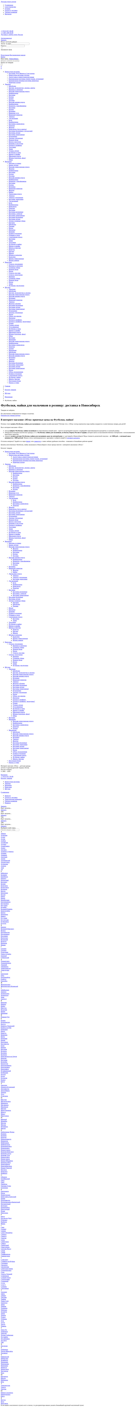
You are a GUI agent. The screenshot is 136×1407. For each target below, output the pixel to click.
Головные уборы (14, 267)
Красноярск (5, 1069)
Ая (2, 869)
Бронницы (4, 914)
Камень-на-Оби (6, 1028)
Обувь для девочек (15, 316)
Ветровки (12, 111)
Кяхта (3, 1081)
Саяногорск (5, 1241)
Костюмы (12, 95)
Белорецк (4, 889)
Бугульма (4, 918)
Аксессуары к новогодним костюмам (21, 77)
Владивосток (5, 932)
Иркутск (4, 1008)
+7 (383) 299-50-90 (7, 33)
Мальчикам (12, 350)
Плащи (11, 323)
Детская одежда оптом (8, 1)
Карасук (3, 1033)
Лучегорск (4, 1096)
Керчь (3, 1037)
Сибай (3, 1252)
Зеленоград (4, 995)
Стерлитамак (5, 1279)
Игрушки (12, 338)
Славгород (4, 1259)
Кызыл (3, 1080)
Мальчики (8, 161)
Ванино (3, 927)
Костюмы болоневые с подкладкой (20, 131)
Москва (3, 1125)
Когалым (4, 1049)
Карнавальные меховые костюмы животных (24, 81)
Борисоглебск (5, 911)
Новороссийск (6, 1162)
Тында (3, 1324)
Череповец (4, 1366)
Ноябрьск (4, 1173)
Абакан (3, 833)
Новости (8, 796)
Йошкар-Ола (5, 1017)
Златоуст (4, 999)
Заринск (3, 992)
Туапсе (3, 1317)
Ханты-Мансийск (7, 1351)
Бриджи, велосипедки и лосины (20, 293)
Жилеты (11, 127)
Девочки (8, 84)
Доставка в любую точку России (12, 34)
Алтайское (4, 842)
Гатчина (3, 950)
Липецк (3, 1092)
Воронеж (4, 943)
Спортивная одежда (15, 237)
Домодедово (5, 970)
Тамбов (3, 1299)
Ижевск (3, 1004)
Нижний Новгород (7, 1152)
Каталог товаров (10, 390)
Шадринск (4, 1376)
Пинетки (12, 125)
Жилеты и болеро (15, 303)
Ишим (3, 1011)
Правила (8, 803)
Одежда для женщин (16, 264)
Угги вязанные (14, 327)
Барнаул (3, 878)
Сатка (3, 1240)
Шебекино (4, 1380)
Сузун (3, 1283)
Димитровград (6, 968)
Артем (3, 859)
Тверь (3, 1304)
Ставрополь (5, 1276)
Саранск (3, 1234)
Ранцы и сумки (14, 383)
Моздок (3, 1123)
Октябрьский (5, 1179)
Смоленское (5, 1267)
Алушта (3, 844)
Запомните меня (6, 50)
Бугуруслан (5, 920)
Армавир (4, 855)
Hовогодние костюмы (12, 72)
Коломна (4, 1053)
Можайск (4, 1121)
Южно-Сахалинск (7, 1393)
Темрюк (3, 1306)
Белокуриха (5, 887)
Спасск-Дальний (6, 1274)
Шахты (3, 1378)
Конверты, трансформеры (17, 106)
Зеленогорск (5, 993)
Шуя (2, 1382)
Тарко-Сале (5, 1301)
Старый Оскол (6, 1277)
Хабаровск (4, 1349)
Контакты (8, 14)
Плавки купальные (15, 233)
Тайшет (3, 1295)
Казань (3, 1020)
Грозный (4, 956)
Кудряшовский (6, 1071)
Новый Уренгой (6, 1168)
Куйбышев (4, 1073)
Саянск (3, 1243)
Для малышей (13, 201)
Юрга (3, 1396)
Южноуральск (5, 1394)
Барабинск (4, 877)
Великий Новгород (7, 929)
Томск (3, 1313)
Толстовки (12, 147)
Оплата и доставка (11, 10)
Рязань (3, 1224)
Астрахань (4, 864)
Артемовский (5, 860)
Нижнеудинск (5, 1150)
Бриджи (11, 251)
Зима (2, 997)
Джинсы (12, 116)
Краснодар (4, 1064)
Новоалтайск (5, 1157)
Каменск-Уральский (7, 1026)
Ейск (2, 975)
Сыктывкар (5, 1288)
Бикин (3, 898)
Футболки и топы (15, 152)
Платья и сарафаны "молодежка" (20, 321)
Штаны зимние (14, 260)
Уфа (2, 1342)
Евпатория (4, 974)
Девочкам (12, 289)
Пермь (3, 1198)
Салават (3, 1229)
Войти (3, 57)
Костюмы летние (14, 133)
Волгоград (4, 938)
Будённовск (5, 921)
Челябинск (4, 1360)
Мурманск (4, 1126)
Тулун (3, 1322)
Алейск (3, 841)
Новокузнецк (5, 1159)
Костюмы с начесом (15, 214)
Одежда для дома (14, 273)
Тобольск (4, 1310)
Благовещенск (5, 902)
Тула (2, 1321)
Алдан (3, 839)
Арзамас (3, 853)
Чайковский (5, 1357)
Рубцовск (4, 1220)
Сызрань (4, 1286)
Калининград (5, 1022)
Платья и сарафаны (15, 145)
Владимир (4, 936)
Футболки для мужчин (16, 285)
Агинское (4, 835)
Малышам (12, 339)
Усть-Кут (4, 1340)
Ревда (3, 1216)
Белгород (4, 882)
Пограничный (5, 1204)
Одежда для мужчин (16, 275)
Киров (3, 1040)
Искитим (4, 1010)
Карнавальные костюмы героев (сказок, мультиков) (26, 79)
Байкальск (4, 873)
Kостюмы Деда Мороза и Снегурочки (22, 73)
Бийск (3, 896)
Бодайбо (3, 907)
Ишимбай (4, 1013)
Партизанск (5, 1191)
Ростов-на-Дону (6, 1218)
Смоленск (4, 1265)
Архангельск (5, 862)
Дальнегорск (5, 961)
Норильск (4, 1171)
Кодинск (4, 1051)
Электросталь (5, 1385)
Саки (2, 1227)
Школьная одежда (15, 156)
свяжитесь (37, 441)
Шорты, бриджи (14, 379)
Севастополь (5, 1247)
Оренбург (4, 1184)
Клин (2, 1046)
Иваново (4, 1002)
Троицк (3, 1315)
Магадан (4, 1099)
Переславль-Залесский (8, 1197)
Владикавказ (5, 934)
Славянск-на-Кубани (8, 1261)
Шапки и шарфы (14, 154)
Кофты (11, 192)
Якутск (3, 1400)
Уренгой (4, 1333)
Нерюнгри (4, 1141)
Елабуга (3, 979)
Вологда (3, 941)
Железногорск (5, 984)
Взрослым (8, 262)
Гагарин (3, 948)
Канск (3, 1031)
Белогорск (4, 886)
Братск (3, 912)
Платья (11, 348)
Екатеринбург (5, 977)
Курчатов (4, 1078)
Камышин (4, 1029)
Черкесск (4, 1367)
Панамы (11, 226)
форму (28, 441)
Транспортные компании (13, 799)
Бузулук (3, 923)
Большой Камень (6, 909)
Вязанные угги (14, 113)
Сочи (2, 1272)
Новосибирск (13, 59)
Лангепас (4, 1085)
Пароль (3, 46)
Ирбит (3, 1006)
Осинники (4, 1188)
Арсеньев (4, 857)
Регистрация (5, 55)
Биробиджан (5, 900)
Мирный (4, 1119)
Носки (11, 228)
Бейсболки (12, 86)
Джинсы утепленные (16, 197)
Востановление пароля (17, 55)
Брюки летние (13, 165)
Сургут (3, 1285)
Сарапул (3, 1236)
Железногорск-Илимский (9, 986)
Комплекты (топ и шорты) (18, 129)
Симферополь (5, 1254)
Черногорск (5, 1369)
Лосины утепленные (16, 138)
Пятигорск (4, 1213)
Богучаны (4, 905)
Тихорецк (4, 1308)
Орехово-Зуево (6, 1186)
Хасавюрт (4, 1353)
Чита (2, 1373)
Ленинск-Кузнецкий (8, 1087)
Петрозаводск (5, 1200)
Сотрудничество (10, 7)
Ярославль (4, 1403)
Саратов (3, 1238)
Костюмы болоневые (16, 217)
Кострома (4, 1060)
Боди (10, 120)
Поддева (12, 100)
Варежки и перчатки (16, 89)
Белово (3, 884)
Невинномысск (6, 1139)
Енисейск (4, 981)
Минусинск (5, 1116)
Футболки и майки (15, 244)
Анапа (3, 848)
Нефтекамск (5, 1143)
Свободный (5, 1245)
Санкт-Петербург (7, 1233)
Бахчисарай (5, 880)
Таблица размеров (11, 12)
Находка (3, 1137)
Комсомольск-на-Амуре (9, 1056)
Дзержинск (4, 966)
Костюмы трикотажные (17, 134)
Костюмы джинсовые (16, 199)
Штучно (7, 287)
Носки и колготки (15, 142)
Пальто (11, 98)
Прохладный (5, 1209)
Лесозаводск (5, 1089)
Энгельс (3, 1389)
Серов (3, 1250)
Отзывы (7, 8)
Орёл (2, 1182)
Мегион (3, 1108)
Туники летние (14, 151)
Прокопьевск (5, 1207)
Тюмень (3, 1326)
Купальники (13, 136)
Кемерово (4, 1035)
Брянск (3, 916)
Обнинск (4, 1177)
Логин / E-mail (6, 44)
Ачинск (3, 866)
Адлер (3, 837)
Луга (2, 1094)
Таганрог (4, 1292)
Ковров (3, 1047)
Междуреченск (6, 1110)
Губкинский (5, 957)
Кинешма (4, 1038)
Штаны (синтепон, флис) (17, 158)
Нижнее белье (13, 140)
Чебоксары (4, 1358)
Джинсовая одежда (15, 194)
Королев (3, 1058)
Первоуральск (5, 1195)
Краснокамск (5, 1067)
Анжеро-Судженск (7, 851)
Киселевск (4, 1042)
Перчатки (12, 230)
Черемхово (4, 1362)
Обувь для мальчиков (16, 372)
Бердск (3, 891)
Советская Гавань (7, 1268)
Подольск (4, 1206)
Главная (7, 386)
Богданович (5, 904)
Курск (3, 1076)
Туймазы (4, 1319)
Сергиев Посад (6, 1249)
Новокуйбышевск (7, 1161)
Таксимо (4, 1297)
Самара (3, 1231)
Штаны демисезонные (16, 258)
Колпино (4, 1055)
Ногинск (4, 1170)
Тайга (3, 1294)
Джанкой (4, 965)
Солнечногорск (6, 1270)
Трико (11, 149)
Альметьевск (5, 846)
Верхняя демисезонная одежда (19, 91)
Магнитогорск (6, 1101)
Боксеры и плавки (15, 163)
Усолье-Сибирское (7, 1335)
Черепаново (5, 1364)
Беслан (3, 895)
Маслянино (5, 1105)
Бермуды (12, 249)
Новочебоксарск (6, 1166)
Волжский (4, 939)
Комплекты (13, 206)
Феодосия (4, 1346)
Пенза (3, 1193)
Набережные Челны (7, 1132)
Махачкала (4, 1107)
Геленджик (4, 952)
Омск (2, 1180)
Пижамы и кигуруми (16, 143)
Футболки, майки (15, 377)
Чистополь (4, 1371)
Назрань (3, 1134)
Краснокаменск (6, 1065)
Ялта (2, 1402)
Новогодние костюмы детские (19, 75)
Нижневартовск (6, 1146)
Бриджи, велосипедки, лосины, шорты (22, 88)
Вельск (3, 930)
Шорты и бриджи (15, 248)
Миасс (3, 1114)
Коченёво (4, 1062)
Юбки (11, 160)
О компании (9, 5)
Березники (4, 893)
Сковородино (5, 1256)
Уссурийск (4, 1337)
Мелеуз (3, 1112)
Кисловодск (5, 1044)
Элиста (3, 1387)
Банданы (12, 223)
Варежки (12, 276)
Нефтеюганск (5, 1144)
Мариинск (4, 1103)
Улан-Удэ (4, 1330)
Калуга (3, 1024)
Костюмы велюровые (16, 212)
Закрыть (3, 40)
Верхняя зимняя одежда (17, 102)
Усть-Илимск (5, 1339)
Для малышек (13, 118)
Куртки (11, 97)
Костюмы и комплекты (16, 124)
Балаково (4, 875)
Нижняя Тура (5, 1155)
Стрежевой (4, 1281)
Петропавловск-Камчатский (10, 1202)
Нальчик (4, 1135)
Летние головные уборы (17, 221)
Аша (2, 868)
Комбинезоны (13, 93)
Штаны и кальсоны (15, 255)
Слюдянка (4, 1263)
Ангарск (4, 850)
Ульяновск (4, 1331)
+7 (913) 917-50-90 (7, 31)
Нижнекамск (5, 1148)
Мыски (3, 1128)
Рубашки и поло (14, 235)
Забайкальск (5, 990)
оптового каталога (73, 438)
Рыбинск (4, 1222)
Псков (3, 1211)
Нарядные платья (15, 82)
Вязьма (3, 945)
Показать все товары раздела (10, 415)
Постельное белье (15, 381)
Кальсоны (12, 257)
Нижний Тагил (6, 1153)
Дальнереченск (6, 963)
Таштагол (4, 1303)
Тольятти (4, 1312)
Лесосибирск (5, 1090)
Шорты (11, 253)
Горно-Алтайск (6, 954)
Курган (3, 1074)
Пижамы (12, 232)
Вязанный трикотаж (15, 115)
